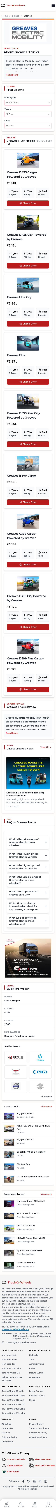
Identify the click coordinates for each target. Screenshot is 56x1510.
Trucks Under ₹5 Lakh (12, 1391)
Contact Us (7, 1428)
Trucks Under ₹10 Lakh (13, 1395)
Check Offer (30, 203)
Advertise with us (38, 1437)
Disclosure (7, 1441)
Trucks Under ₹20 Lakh (13, 1404)
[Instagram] (45, 1481)
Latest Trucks (36, 1391)
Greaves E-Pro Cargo (21, 475)
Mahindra (34, 1355)
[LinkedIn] (34, 1481)
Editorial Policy (9, 1437)
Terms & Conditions (39, 1428)
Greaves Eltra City (19, 297)
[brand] (16, 1057)
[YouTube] (40, 1481)
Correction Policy (38, 1433)
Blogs (32, 1400)
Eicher (32, 1368)
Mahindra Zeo (9, 1364)
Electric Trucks (37, 1395)
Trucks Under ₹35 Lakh (13, 1413)
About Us (6, 1424)
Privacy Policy (36, 1424)
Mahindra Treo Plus (11, 1368)
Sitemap (6, 1433)
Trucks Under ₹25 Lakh (13, 1409)
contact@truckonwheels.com (20, 1342)
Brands (15, 16)
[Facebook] (23, 1481)
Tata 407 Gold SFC (11, 1373)
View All (44, 747)
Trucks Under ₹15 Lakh (13, 1400)
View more (46, 1106)
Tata (31, 1359)
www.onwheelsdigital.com (15, 1329)
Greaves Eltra (16, 355)
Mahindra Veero (9, 1359)
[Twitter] (28, 1481)
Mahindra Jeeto (9, 1355)
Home (5, 16)
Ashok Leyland (36, 1364)
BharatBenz (35, 1377)
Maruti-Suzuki (36, 1373)
